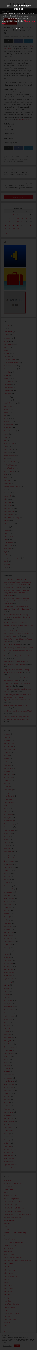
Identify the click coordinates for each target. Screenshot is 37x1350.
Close (18, 28)
